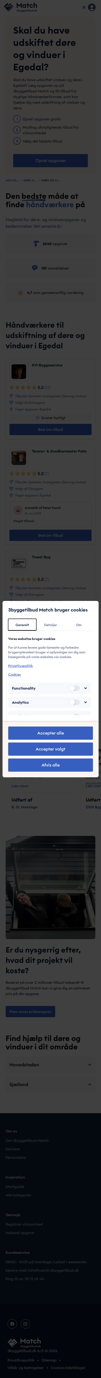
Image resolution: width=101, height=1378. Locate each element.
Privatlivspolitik (20, 666)
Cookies (14, 674)
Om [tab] (79, 625)
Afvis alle (51, 765)
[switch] (74, 688)
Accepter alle (50, 733)
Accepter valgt (50, 749)
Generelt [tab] (22, 625)
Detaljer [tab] (50, 625)
